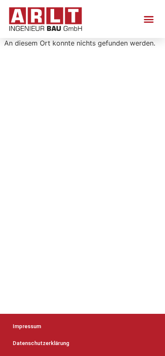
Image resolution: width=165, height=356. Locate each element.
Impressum (27, 326)
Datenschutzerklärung (41, 343)
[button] (149, 19)
